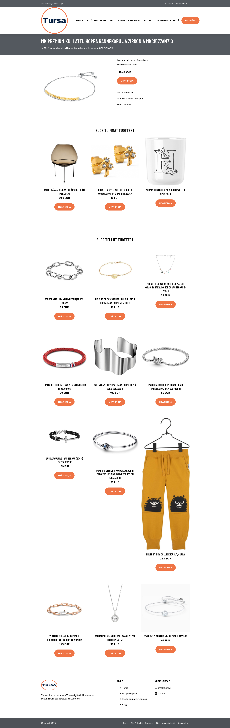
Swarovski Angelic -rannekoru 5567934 (165, 636)
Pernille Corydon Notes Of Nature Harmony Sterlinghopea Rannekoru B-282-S (165, 287)
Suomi (170, 3)
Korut (133, 60)
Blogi (147, 20)
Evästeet (149, 723)
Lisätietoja (127, 80)
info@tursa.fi (181, 3)
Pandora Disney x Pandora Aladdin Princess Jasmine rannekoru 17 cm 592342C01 (115, 474)
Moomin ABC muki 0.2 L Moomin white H (166, 189)
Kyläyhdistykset (96, 20)
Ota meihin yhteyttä (167, 20)
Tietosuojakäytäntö (165, 723)
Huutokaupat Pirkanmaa (125, 20)
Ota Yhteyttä (136, 723)
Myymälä (190, 20)
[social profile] (62, 3)
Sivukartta (183, 723)
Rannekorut (143, 60)
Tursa (79, 20)
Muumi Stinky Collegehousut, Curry (165, 554)
